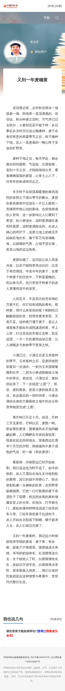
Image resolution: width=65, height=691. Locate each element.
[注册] (58, 6)
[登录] (51, 6)
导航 (47, 17)
